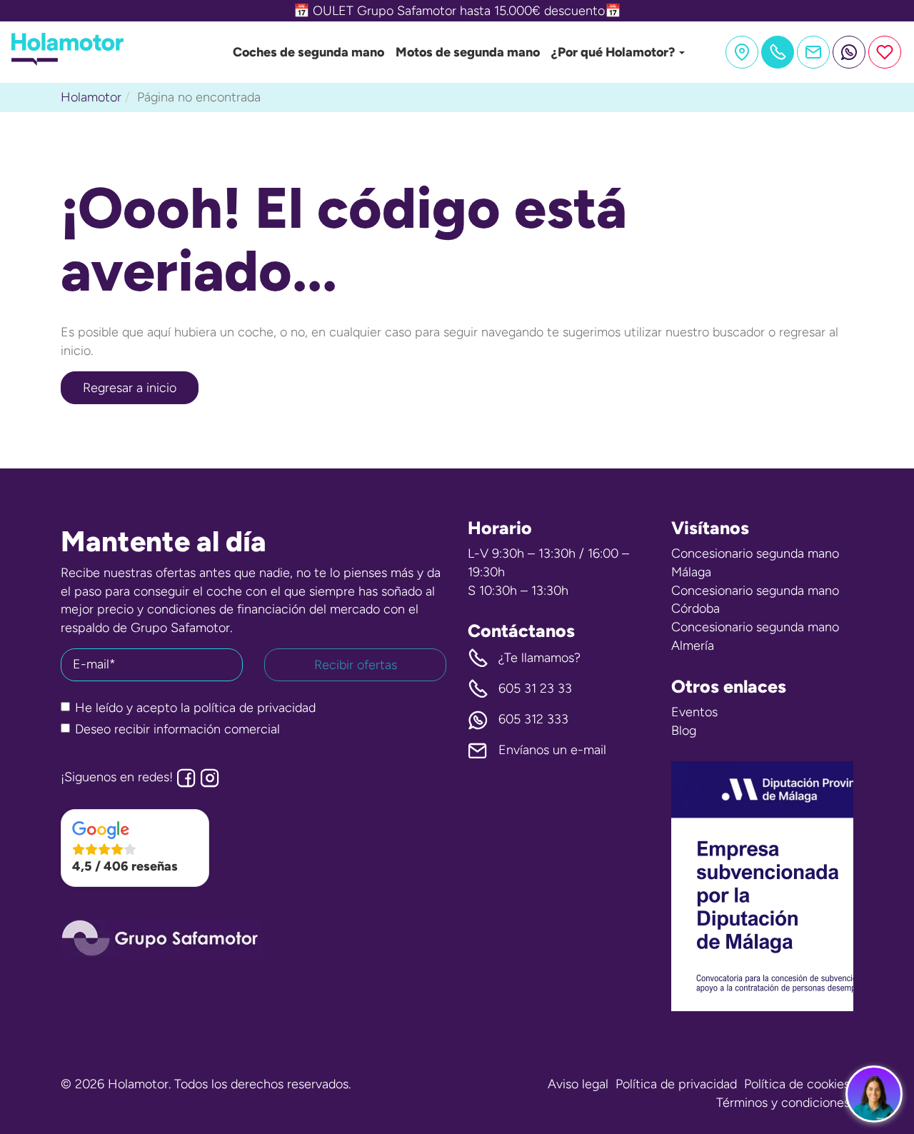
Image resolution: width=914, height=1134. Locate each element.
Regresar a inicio (129, 388)
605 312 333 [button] (533, 719)
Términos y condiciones (783, 1102)
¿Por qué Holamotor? (614, 52)
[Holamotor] (67, 61)
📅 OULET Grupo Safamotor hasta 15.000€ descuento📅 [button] (457, 11)
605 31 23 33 (535, 688)
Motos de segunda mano (468, 52)
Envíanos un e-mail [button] (552, 750)
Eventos (694, 712)
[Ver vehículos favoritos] (884, 52)
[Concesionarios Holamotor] (741, 52)
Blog (683, 730)
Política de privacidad (676, 1084)
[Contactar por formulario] (813, 52)
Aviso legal (578, 1084)
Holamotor (91, 97)
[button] (135, 848)
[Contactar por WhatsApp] (849, 52)
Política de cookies (797, 1084)
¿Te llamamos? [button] (539, 658)
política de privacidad (255, 708)
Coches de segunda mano (308, 52)
